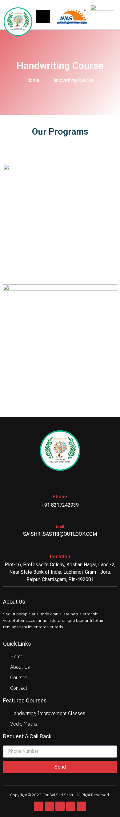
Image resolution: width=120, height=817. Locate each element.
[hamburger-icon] (43, 16)
